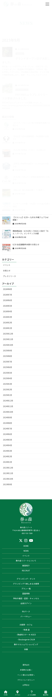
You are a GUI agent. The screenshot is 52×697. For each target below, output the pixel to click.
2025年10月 (8, 345)
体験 (26, 649)
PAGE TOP (45, 684)
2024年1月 (7, 462)
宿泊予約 (45, 695)
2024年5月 (7, 439)
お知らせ (6, 270)
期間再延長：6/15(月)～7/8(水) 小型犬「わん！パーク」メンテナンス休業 (31, 232)
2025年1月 (7, 395)
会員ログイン (26, 603)
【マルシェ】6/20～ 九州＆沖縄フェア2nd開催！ (30, 218)
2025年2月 (7, 389)
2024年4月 (7, 445)
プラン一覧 (26, 588)
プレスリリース (9, 276)
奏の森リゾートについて (26, 560)
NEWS (26, 550)
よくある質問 (32, 695)
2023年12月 (8, 467)
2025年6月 (7, 367)
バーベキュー (26, 616)
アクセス (17, 695)
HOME (26, 546)
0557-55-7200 (27, 533)
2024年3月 (7, 451)
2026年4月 (7, 311)
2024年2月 (7, 456)
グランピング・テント (26, 578)
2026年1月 (7, 328)
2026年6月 (7, 300)
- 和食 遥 (26, 629)
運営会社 (26, 665)
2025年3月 (7, 384)
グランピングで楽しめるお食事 (26, 583)
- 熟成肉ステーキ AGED (26, 634)
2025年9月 (7, 350)
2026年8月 (7, 289)
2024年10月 (8, 412)
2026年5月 (7, 305)
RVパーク (26, 611)
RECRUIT (26, 570)
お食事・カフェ (26, 624)
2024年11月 (8, 406)
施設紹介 (26, 565)
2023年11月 (8, 473)
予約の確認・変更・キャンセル (26, 598)
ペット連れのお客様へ (26, 675)
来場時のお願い (26, 670)
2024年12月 (8, 400)
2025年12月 (8, 333)
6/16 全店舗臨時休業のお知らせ (26, 244)
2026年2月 (7, 322)
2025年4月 (7, 378)
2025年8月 (7, 356)
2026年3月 (7, 317)
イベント (6, 265)
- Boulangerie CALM (26, 639)
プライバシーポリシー (26, 680)
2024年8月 (7, 423)
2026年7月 (7, 294)
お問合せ (26, 685)
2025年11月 (8, 339)
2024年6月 (7, 434)
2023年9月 (7, 484)
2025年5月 (7, 372)
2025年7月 (7, 361)
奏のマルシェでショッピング (26, 644)
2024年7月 (7, 428)
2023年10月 (8, 478)
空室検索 (26, 593)
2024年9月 (7, 417)
